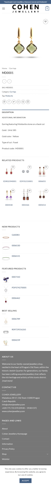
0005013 (42, 205)
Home (4, 68)
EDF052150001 (26, 181)
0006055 (42, 181)
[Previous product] (9, 81)
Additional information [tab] (14, 117)
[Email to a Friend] (18, 102)
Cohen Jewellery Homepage (14, 433)
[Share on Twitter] (14, 102)
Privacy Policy (8, 449)
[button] (3, 8)
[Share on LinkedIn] (28, 102)
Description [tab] (8, 112)
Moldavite (9, 96)
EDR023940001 (9, 181)
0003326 (25, 205)
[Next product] (4, 81)
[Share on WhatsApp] (4, 102)
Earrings (12, 68)
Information (7, 444)
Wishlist (5, 459)
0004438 (9, 205)
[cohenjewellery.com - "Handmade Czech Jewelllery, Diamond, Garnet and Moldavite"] (25, 8)
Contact (5, 438)
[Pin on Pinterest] (23, 102)
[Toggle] (47, 454)
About (5, 428)
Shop (4, 454)
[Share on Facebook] (9, 102)
